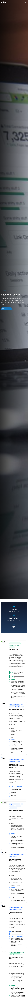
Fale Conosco (5, 308)
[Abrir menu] (25, 2)
